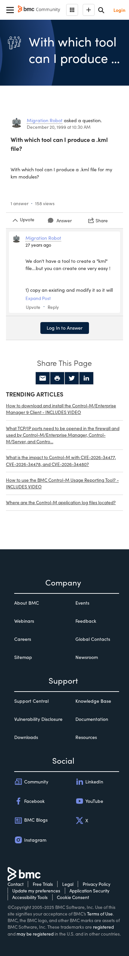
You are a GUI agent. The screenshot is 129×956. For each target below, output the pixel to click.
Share (102, 220)
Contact (15, 884)
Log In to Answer (65, 327)
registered (103, 927)
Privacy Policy (96, 884)
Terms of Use (100, 914)
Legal (67, 884)
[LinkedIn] (86, 378)
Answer (64, 220)
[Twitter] (72, 378)
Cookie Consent (73, 897)
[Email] (43, 378)
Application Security (89, 891)
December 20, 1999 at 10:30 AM (59, 127)
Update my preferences (36, 891)
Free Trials (43, 884)
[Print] (57, 378)
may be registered (35, 934)
